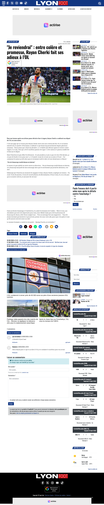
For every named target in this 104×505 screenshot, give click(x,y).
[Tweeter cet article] (25, 226)
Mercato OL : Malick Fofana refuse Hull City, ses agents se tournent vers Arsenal (88, 56)
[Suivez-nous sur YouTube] (57, 484)
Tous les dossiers (91, 306)
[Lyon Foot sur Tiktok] (61, 484)
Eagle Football (85, 296)
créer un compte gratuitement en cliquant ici (27, 413)
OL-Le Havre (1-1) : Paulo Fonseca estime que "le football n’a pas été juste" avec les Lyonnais (88, 81)
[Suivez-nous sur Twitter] (47, 484)
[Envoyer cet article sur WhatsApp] (35, 226)
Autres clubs (71, 9)
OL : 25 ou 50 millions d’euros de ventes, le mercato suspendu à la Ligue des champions (41, 246)
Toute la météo (92, 469)
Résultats (95, 209)
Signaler (68, 342)
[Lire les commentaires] (56, 226)
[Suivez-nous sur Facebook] (42, 484)
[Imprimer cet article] (46, 226)
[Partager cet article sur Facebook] (20, 226)
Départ (33, 234)
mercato (24, 234)
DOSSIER (83, 294)
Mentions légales (49, 495)
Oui (75, 196)
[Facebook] (7, 3)
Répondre (15, 342)
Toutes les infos (92, 93)
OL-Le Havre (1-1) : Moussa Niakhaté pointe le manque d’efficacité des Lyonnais (89, 89)
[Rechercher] (99, 3)
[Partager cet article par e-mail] (51, 226)
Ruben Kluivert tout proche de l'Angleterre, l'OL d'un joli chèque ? (85, 175)
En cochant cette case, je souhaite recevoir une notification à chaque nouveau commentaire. (33, 400)
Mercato (26, 9)
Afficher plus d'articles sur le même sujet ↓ (17, 250)
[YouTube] (21, 3)
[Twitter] (11, 3)
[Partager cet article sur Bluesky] (40, 226)
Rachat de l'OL (85, 301)
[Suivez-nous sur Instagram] (52, 484)
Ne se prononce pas (79, 201)
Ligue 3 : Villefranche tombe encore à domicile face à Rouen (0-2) (88, 73)
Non (75, 199)
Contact (68, 495)
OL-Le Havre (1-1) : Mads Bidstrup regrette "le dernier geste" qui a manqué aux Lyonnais (88, 65)
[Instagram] (16, 3)
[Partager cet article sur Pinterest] (30, 226)
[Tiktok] (25, 3)
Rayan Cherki (13, 234)
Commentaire (12, 375)
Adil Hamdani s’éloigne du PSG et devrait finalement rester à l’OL (35, 240)
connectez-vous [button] (25, 372)
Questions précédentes (77, 209)
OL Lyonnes (60, 9)
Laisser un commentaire (14, 333)
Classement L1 (48, 9)
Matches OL (37, 9)
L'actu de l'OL (15, 9)
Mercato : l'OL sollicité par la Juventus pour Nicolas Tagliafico (89, 48)
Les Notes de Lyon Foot (86, 9)
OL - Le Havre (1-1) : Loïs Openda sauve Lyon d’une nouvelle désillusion (85, 160)
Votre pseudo (11, 367)
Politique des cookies (60, 495)
